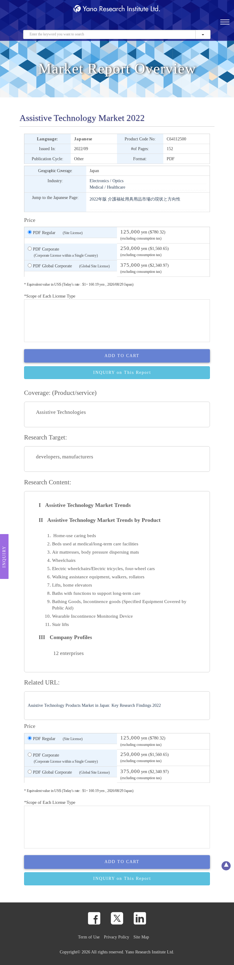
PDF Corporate (65, 252)
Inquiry (4, 557)
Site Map (141, 936)
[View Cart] (195, 24)
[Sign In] (204, 24)
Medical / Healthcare (107, 187)
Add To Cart (122, 355)
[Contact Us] (185, 24)
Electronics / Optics (106, 180)
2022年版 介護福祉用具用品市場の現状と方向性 (135, 199)
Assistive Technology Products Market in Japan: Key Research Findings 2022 (94, 705)
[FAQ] (175, 24)
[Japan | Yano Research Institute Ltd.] (214, 24)
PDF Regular (57, 232)
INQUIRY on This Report (122, 372)
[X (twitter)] (117, 918)
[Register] (166, 24)
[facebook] (94, 918)
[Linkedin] (140, 918)
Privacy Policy (116, 936)
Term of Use (89, 936)
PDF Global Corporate (70, 265)
